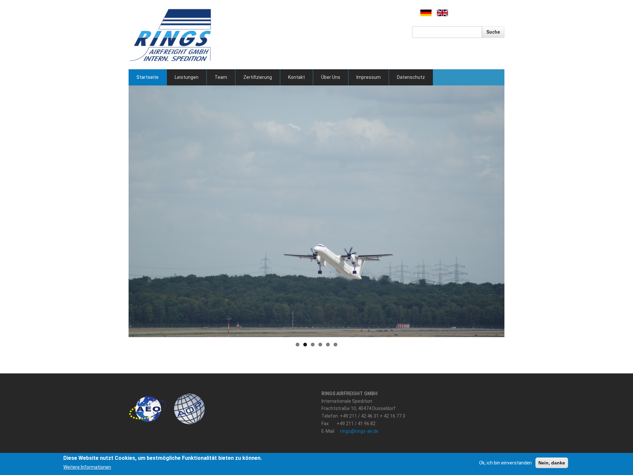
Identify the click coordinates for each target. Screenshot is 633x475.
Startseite (147, 77)
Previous (118, 211)
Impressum (368, 77)
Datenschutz (411, 77)
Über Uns (330, 77)
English (442, 13)
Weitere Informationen (87, 467)
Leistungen (186, 77)
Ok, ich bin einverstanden (505, 462)
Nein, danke (551, 462)
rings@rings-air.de (359, 431)
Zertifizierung (257, 77)
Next (514, 211)
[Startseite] (171, 34)
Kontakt (296, 77)
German (425, 13)
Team (221, 77)
